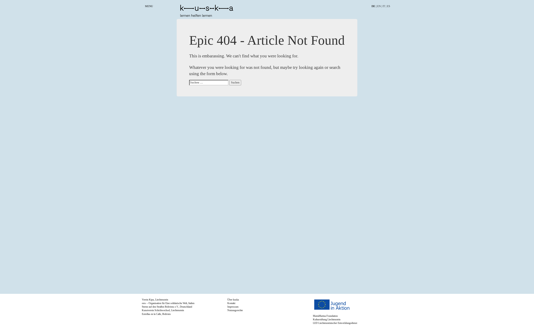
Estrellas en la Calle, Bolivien (156, 314)
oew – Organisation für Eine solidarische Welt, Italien (168, 303)
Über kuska (233, 299)
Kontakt (231, 303)
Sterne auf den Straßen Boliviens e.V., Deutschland (167, 306)
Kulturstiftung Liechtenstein (326, 319)
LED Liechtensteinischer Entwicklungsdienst (335, 323)
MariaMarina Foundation (325, 315)
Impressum (232, 306)
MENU (149, 6)
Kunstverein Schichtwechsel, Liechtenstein (163, 310)
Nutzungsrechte (235, 310)
